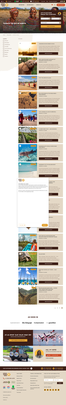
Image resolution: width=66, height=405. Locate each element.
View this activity (48, 53)
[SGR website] (4, 387)
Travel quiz (43, 1)
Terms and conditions (6, 395)
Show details (22, 225)
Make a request (61, 4)
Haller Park (42, 254)
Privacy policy (5, 397)
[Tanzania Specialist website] (6, 382)
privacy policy (50, 383)
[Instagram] (53, 390)
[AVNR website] (8, 387)
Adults (42, 16)
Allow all (44, 225)
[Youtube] (45, 390)
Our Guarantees (33, 378)
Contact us (38, 4)
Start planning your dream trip (18, 340)
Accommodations (20, 387)
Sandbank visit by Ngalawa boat (47, 164)
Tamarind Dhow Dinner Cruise (46, 43)
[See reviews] (52, 368)
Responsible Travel (33, 380)
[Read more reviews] (27, 1)
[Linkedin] (58, 390)
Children (53, 16)
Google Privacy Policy (30, 191)
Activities (18, 385)
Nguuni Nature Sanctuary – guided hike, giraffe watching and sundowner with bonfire (48, 289)
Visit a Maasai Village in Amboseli (47, 111)
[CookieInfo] (21, 180)
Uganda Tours (19, 378)
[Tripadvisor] (48, 390)
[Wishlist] (52, 5)
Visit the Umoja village (45, 77)
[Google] (50, 390)
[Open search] (54, 5)
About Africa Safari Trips (34, 385)
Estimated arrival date (45, 20)
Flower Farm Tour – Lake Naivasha (48, 129)
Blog (47, 1)
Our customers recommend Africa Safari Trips (16, 368)
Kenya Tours (19, 380)
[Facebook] (56, 390)
